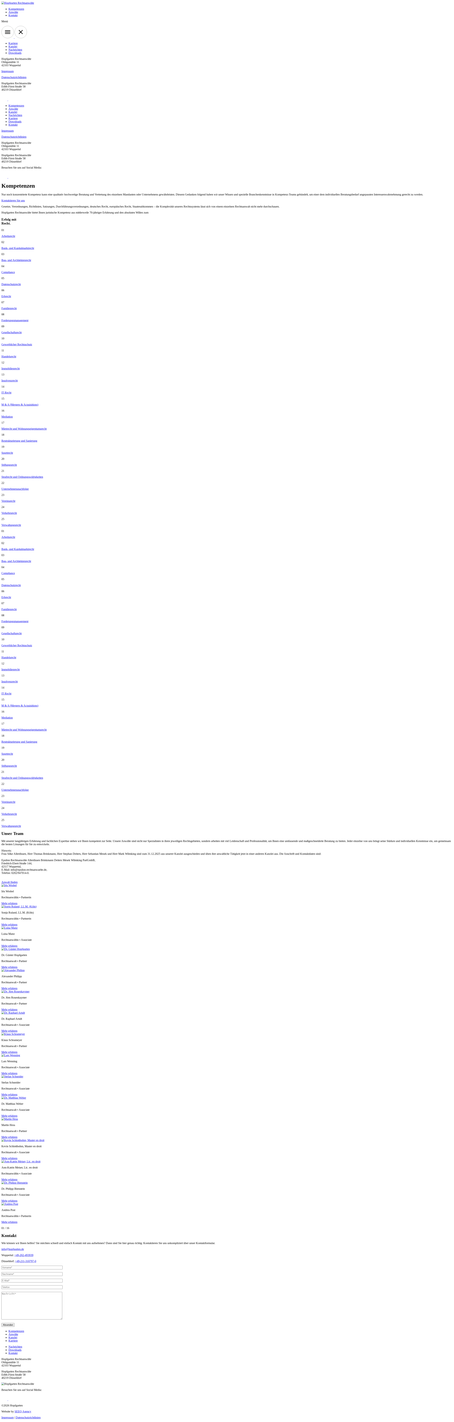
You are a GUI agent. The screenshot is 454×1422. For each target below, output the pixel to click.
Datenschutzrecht (11, 284)
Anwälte (13, 12)
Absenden (8, 1325)
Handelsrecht (8, 356)
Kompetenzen (16, 8)
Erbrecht (6, 296)
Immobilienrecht (10, 368)
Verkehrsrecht (9, 512)
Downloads (15, 52)
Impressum (7, 71)
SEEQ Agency (23, 1411)
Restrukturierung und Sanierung (19, 440)
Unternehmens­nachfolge (15, 488)
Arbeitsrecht (8, 236)
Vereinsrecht (8, 500)
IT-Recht (6, 392)
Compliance (8, 272)
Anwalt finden (9, 882)
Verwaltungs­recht (11, 525)
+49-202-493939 (23, 1255)
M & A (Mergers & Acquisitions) (19, 404)
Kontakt (13, 15)
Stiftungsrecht (9, 464)
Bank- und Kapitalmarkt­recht (17, 248)
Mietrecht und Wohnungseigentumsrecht (24, 428)
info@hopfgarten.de (12, 1249)
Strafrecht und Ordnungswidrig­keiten (22, 476)
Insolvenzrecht (9, 380)
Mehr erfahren (9, 903)
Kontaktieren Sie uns (13, 200)
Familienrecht (9, 308)
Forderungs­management (14, 320)
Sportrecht (7, 452)
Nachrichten (15, 49)
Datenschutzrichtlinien (13, 77)
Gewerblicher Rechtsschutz (16, 344)
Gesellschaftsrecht (11, 332)
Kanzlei (13, 46)
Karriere (13, 43)
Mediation (7, 416)
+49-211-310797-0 (25, 1261)
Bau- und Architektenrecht (16, 260)
